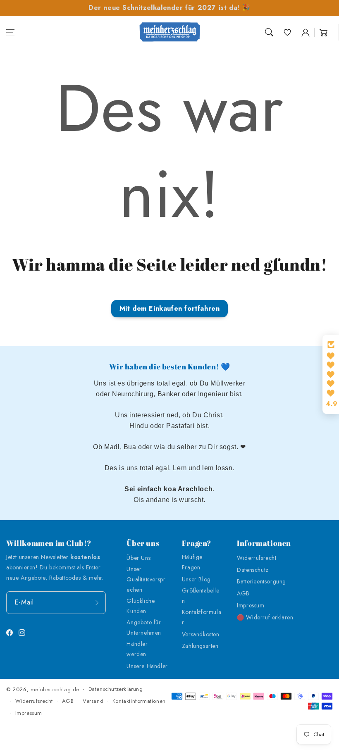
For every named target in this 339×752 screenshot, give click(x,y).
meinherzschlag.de (55, 689)
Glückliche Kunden (141, 606)
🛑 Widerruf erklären (265, 617)
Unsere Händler (147, 666)
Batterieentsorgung (261, 581)
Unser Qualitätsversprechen (146, 579)
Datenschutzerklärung (115, 689)
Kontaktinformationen (139, 701)
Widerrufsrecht (256, 558)
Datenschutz (253, 570)
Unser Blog (196, 579)
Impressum (250, 605)
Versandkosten (201, 634)
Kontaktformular (201, 617)
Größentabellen (201, 595)
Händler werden (137, 649)
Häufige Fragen (192, 562)
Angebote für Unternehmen (144, 627)
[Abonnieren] (97, 602)
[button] (10, 32)
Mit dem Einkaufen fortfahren (169, 308)
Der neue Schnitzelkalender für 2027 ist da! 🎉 (169, 7)
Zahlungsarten (200, 646)
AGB (243, 593)
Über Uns (138, 558)
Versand (93, 701)
